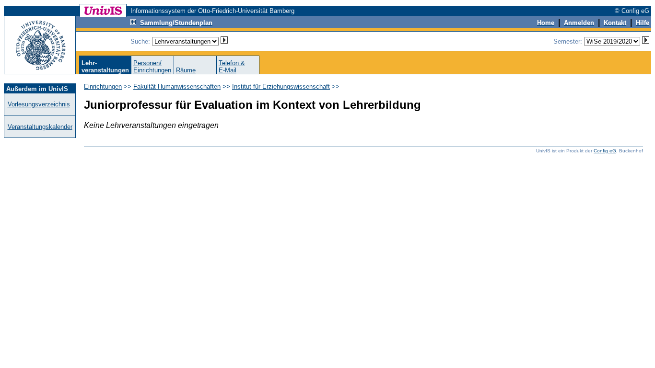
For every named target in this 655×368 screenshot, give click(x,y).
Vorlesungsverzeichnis (39, 104)
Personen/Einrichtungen (152, 66)
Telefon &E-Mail (232, 66)
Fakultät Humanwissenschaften (177, 86)
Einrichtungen (103, 86)
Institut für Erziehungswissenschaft (281, 86)
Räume (186, 70)
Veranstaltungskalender (40, 126)
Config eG (605, 150)
